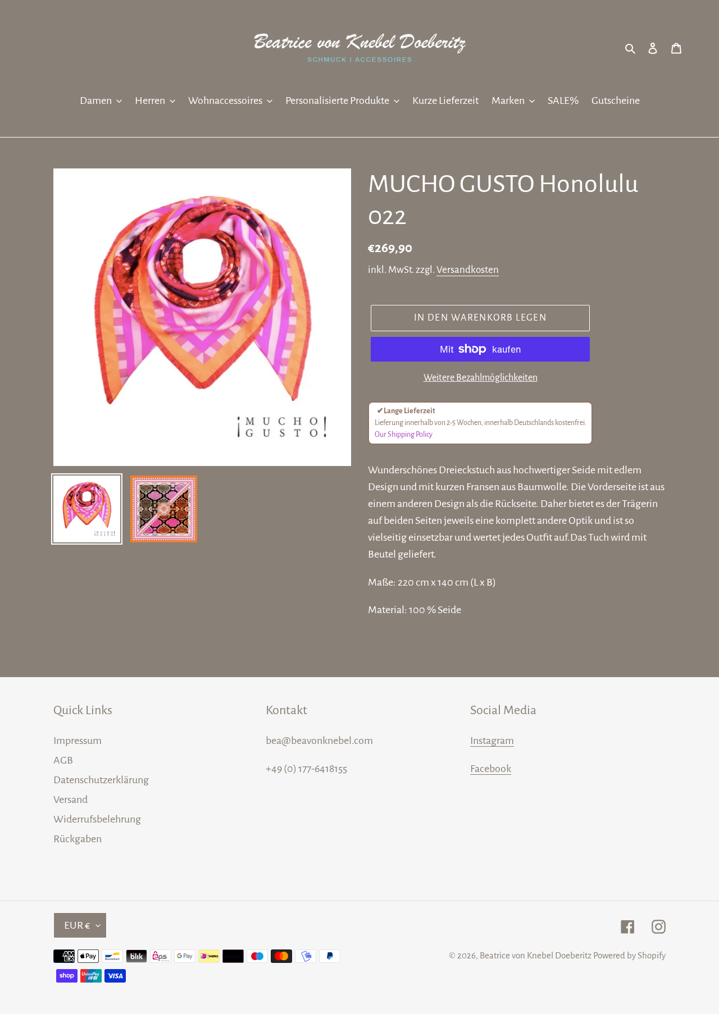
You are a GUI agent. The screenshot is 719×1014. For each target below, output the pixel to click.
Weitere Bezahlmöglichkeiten (481, 378)
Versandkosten (467, 269)
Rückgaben (77, 838)
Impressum (77, 740)
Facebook (490, 768)
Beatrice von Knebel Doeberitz (535, 955)
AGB (63, 760)
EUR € (77, 925)
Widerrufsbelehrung (97, 819)
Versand (70, 799)
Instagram (492, 740)
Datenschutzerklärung (101, 779)
